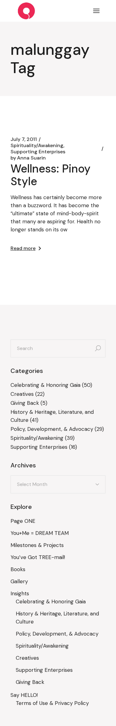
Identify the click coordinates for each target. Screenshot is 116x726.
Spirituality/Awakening (37, 145)
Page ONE (23, 521)
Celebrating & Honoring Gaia (45, 385)
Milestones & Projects (37, 545)
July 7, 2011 (24, 139)
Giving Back (25, 403)
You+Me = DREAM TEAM (40, 533)
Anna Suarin (28, 158)
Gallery (19, 581)
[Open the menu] (96, 11)
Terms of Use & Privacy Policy (52, 703)
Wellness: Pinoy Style (51, 175)
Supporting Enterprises (38, 152)
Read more (23, 248)
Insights (20, 593)
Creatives (22, 394)
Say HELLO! (24, 695)
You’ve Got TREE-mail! (38, 557)
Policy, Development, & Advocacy (52, 429)
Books (18, 569)
